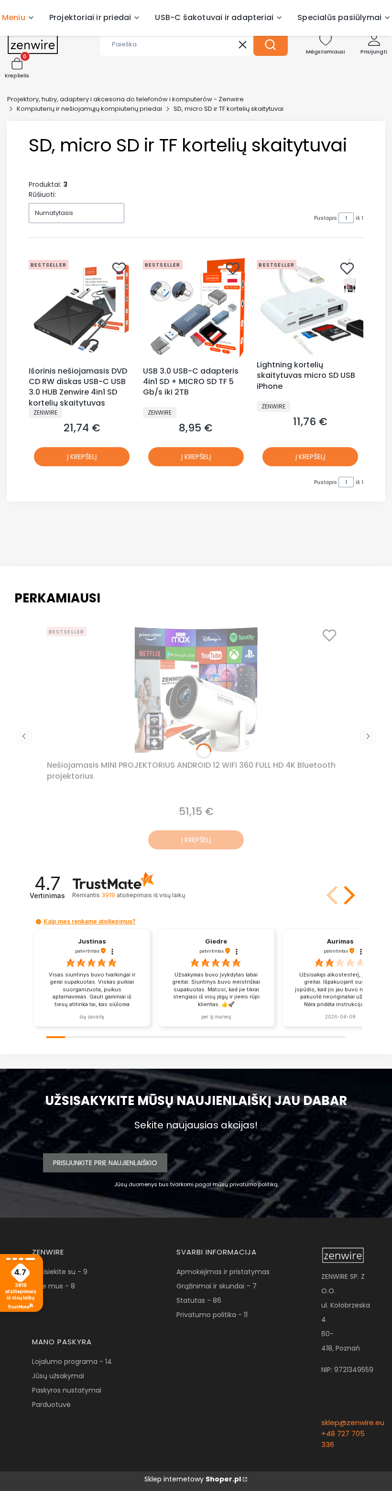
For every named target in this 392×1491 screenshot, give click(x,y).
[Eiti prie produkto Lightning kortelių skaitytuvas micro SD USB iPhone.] (310, 306)
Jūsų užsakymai (58, 1376)
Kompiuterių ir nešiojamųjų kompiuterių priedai (89, 108)
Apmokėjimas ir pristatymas (223, 1271)
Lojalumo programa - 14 (72, 1361)
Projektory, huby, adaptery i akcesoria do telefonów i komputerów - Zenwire (125, 99)
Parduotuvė (51, 1404)
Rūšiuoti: (42, 194)
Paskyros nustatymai (66, 1390)
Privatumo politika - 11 (212, 1314)
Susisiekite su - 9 (59, 1271)
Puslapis (325, 218)
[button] (270, 44)
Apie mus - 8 (53, 1286)
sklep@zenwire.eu (352, 1422)
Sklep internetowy (192, 1479)
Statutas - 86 (198, 1300)
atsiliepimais (143, 895)
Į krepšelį (82, 456)
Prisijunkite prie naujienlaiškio (105, 1163)
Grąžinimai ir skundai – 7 (216, 1286)
